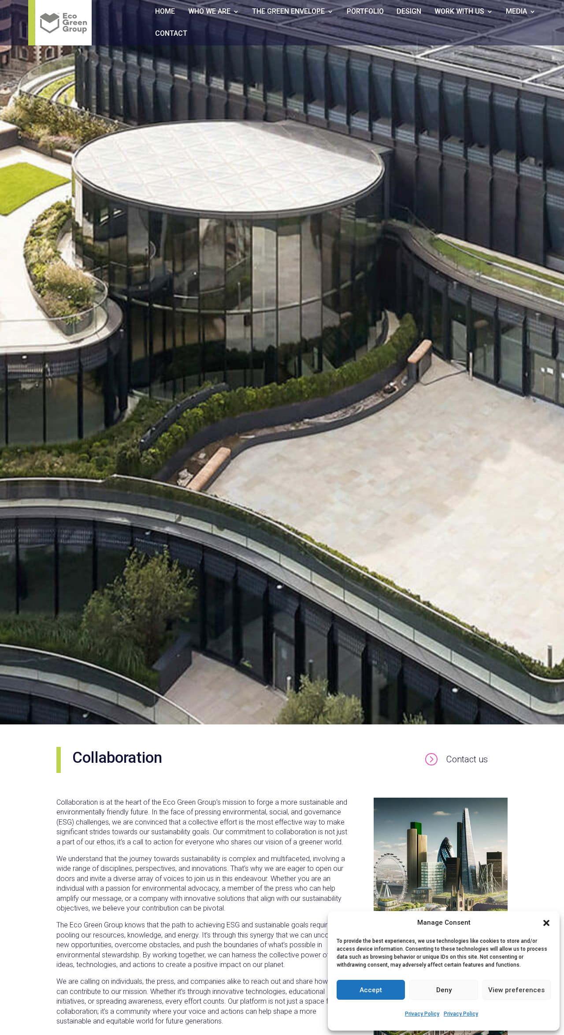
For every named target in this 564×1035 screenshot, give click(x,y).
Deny (444, 990)
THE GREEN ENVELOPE (288, 11)
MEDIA (516, 11)
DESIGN (409, 11)
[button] (546, 923)
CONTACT (171, 34)
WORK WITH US (459, 11)
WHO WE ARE (209, 11)
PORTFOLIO (365, 11)
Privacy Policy (422, 1014)
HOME (165, 11)
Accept (371, 990)
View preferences (516, 990)
